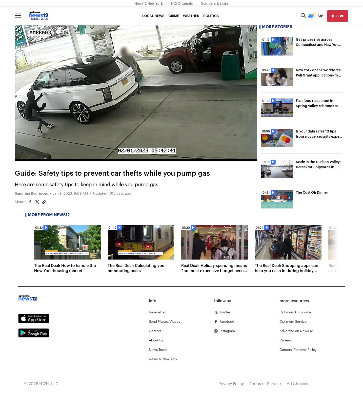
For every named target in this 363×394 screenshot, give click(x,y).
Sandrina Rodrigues (31, 193)
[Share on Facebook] (30, 202)
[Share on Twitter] (37, 202)
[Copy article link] (44, 202)
